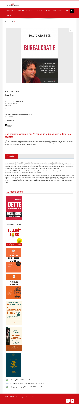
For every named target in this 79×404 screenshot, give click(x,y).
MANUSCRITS (57, 11)
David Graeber (10, 95)
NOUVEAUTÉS (10, 11)
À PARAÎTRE (20, 11)
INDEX (38, 11)
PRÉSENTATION (46, 11)
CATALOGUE (30, 11)
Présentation (11, 156)
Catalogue (8, 22)
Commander (10, 120)
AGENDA (66, 11)
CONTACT (9, 15)
